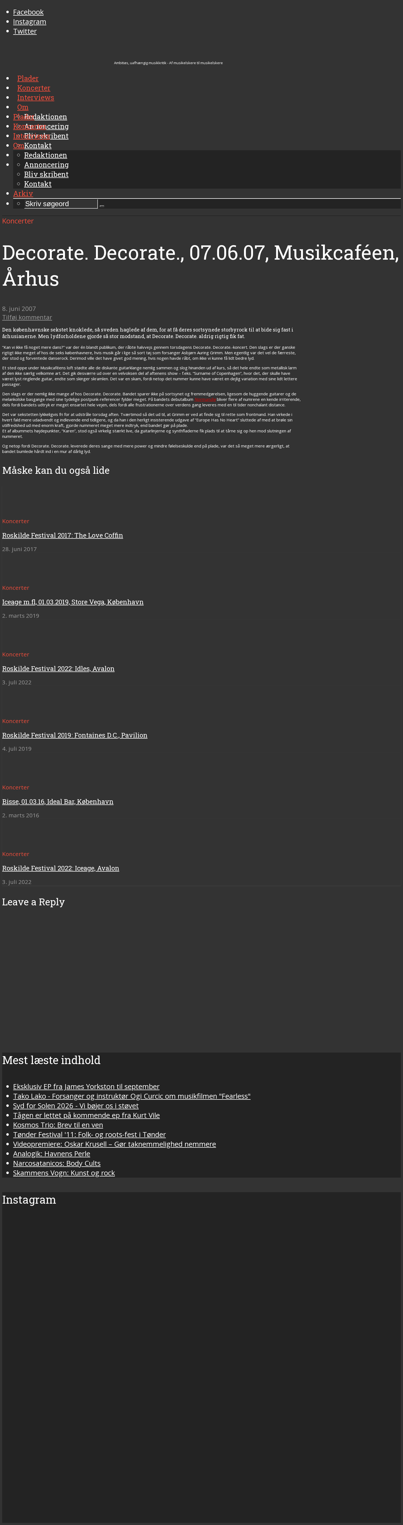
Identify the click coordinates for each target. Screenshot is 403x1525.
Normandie (205, 399)
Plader (24, 116)
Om (18, 145)
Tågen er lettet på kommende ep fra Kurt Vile (86, 1115)
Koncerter (29, 126)
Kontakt (38, 183)
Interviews (31, 135)
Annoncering (46, 164)
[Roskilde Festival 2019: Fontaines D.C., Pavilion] (22, 711)
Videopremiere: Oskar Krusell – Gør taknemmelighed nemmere (114, 1144)
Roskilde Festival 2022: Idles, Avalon (58, 668)
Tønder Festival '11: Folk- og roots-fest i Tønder (89, 1134)
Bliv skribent (46, 174)
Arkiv (23, 193)
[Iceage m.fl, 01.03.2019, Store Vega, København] (22, 577)
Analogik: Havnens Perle (51, 1153)
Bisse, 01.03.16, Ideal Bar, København (57, 801)
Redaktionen (45, 155)
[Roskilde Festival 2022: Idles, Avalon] (22, 644)
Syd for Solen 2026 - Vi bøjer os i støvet (76, 1105)
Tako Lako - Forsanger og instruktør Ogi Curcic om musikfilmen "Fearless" (132, 1096)
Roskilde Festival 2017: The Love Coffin (62, 535)
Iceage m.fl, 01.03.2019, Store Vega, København (73, 601)
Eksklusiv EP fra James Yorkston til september (86, 1086)
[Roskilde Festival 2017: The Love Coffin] (22, 511)
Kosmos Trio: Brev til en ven (58, 1125)
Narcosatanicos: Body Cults (57, 1163)
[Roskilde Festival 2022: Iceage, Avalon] (22, 844)
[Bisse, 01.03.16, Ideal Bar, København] (22, 777)
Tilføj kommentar (27, 317)
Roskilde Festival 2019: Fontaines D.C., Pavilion (74, 735)
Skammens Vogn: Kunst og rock (64, 1173)
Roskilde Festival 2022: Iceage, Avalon (60, 868)
